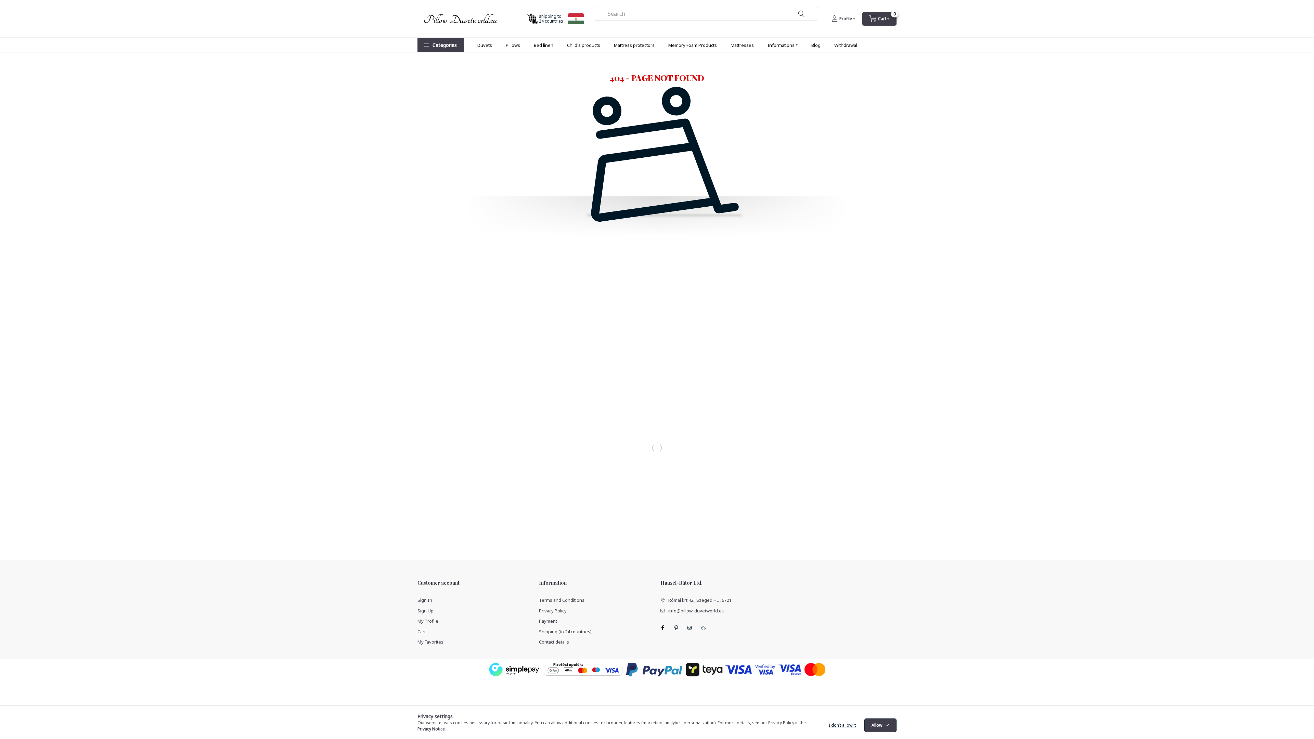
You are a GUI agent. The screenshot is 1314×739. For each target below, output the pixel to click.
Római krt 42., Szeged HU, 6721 (699, 600)
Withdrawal (845, 45)
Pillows (513, 45)
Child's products (583, 45)
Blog (816, 45)
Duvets (484, 45)
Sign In (424, 600)
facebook (662, 628)
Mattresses (742, 45)
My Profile (427, 621)
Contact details (554, 642)
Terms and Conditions (561, 600)
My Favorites (430, 642)
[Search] (801, 14)
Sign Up (425, 611)
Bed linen (543, 45)
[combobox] (706, 14)
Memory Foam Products (692, 45)
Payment (548, 621)
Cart (421, 631)
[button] (440, 45)
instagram (690, 628)
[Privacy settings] (703, 628)
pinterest (676, 628)
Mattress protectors (634, 45)
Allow (877, 725)
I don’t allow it (842, 725)
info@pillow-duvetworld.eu (696, 611)
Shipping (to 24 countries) (565, 631)
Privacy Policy (553, 611)
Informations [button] (781, 45)
